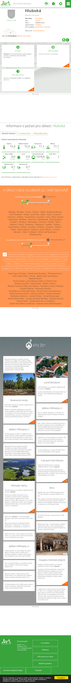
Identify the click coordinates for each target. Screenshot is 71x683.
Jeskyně (54, 264)
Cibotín (35, 212)
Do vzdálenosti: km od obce (28, 197)
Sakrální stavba (63, 268)
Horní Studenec (15, 214)
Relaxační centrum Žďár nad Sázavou (23, 286)
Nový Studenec (56, 219)
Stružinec (32, 227)
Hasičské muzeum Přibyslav (51, 286)
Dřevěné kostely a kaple (31, 264)
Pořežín (51, 222)
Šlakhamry (39, 224)
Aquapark (31, 254)
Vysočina (38, 20)
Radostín (13, 224)
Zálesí (25, 232)
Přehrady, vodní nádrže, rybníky (15, 259)
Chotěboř (38, 25)
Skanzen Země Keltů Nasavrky (48, 303)
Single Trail (28, 268)
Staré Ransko (27, 36)
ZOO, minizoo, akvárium (17, 254)
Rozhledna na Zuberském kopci (22, 291)
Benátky (12, 212)
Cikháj (42, 212)
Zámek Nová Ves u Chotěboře (42, 301)
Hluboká (33, 10)
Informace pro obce (45, 656)
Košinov (20, 217)
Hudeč (26, 214)
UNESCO (41, 254)
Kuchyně (40, 217)
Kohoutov (12, 217)
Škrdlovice (29, 224)
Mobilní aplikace (45, 663)
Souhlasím (61, 678)
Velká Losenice (23, 229)
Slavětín (48, 224)
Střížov (24, 227)
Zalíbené (32, 232)
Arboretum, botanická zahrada (39, 259)
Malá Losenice (57, 217)
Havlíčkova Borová (53, 212)
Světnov (58, 227)
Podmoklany (32, 222)
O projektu (45, 643)
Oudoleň (13, 222)
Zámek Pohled (35, 296)
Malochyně (13, 219)
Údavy (13, 229)
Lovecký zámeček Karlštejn (37, 298)
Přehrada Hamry (55, 273)
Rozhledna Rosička (43, 288)
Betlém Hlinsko (49, 283)
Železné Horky (35, 234)
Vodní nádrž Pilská (20, 276)
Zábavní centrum (49, 268)
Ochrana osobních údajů (13, 670)
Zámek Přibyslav (27, 288)
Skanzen (64, 254)
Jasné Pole (35, 214)
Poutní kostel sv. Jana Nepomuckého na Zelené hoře (35, 281)
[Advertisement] (35, 109)
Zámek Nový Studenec (37, 273)
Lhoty (48, 217)
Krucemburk (39, 18)
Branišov (20, 212)
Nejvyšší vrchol (7, 268)
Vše (5, 254)
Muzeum (38, 268)
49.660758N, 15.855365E (42, 27)
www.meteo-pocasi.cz (49, 177)
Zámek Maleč (22, 301)
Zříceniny (18, 264)
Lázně (62, 264)
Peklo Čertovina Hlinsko (19, 293)
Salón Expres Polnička (17, 273)
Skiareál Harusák (56, 298)
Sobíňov (57, 224)
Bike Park (18, 268)
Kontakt (38, 670)
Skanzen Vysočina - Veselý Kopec (27, 283)
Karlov (49, 214)
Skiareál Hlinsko (35, 278)
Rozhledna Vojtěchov (19, 296)
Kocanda (57, 214)
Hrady (64, 259)
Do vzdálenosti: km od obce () (26, 240)
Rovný (21, 224)
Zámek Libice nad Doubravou (49, 291)
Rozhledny (55, 259)
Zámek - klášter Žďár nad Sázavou (43, 276)
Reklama (45, 650)
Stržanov (41, 227)
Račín (57, 222)
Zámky (9, 264)
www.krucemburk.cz (39, 31)
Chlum (28, 212)
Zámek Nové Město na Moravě (22, 303)
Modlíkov (23, 219)
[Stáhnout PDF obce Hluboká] (63, 40)
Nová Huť (32, 219)
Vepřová (34, 229)
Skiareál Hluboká (53, 293)
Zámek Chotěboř (38, 293)
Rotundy (45, 264)
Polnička (42, 222)
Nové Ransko (43, 219)
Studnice (49, 227)
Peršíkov (22, 222)
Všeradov (17, 232)
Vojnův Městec (45, 229)
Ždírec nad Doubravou (47, 232)
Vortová (56, 229)
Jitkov (43, 214)
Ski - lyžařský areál (53, 254)
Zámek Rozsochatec (51, 296)
